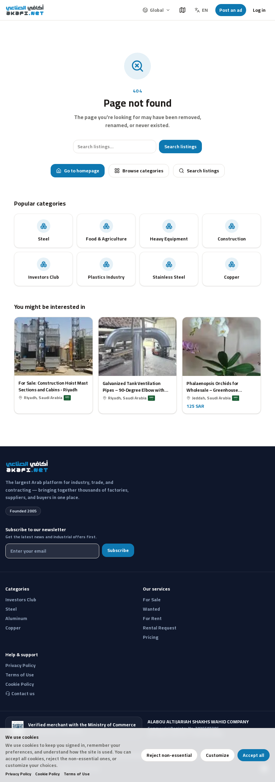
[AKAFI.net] (25, 10)
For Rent (152, 618)
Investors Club (20, 599)
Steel (11, 609)
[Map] (182, 10)
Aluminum (16, 618)
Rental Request (159, 627)
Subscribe (118, 550)
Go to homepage (81, 170)
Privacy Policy (18, 774)
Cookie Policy (47, 774)
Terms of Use (77, 774)
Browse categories (142, 170)
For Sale (152, 599)
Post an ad (230, 10)
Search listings (180, 146)
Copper (13, 627)
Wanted (151, 609)
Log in (259, 10)
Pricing (150, 637)
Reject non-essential (169, 755)
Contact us (23, 693)
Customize (217, 755)
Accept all (253, 755)
